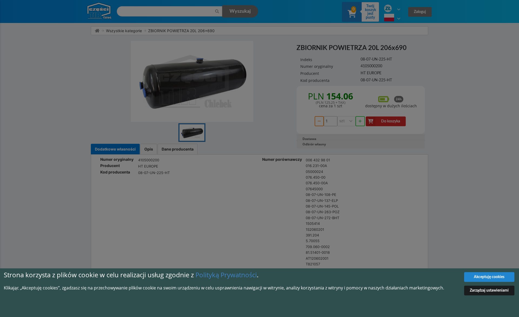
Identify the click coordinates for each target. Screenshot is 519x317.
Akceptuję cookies (489, 277)
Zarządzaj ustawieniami (489, 290)
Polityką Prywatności (226, 274)
